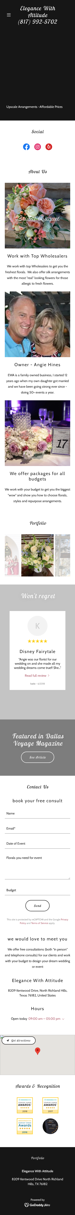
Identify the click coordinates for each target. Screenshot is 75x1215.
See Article (37, 757)
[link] (37, 23)
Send (37, 906)
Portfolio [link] (37, 1158)
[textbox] (37, 813)
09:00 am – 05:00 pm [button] (44, 1019)
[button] (10, 15)
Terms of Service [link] (39, 923)
